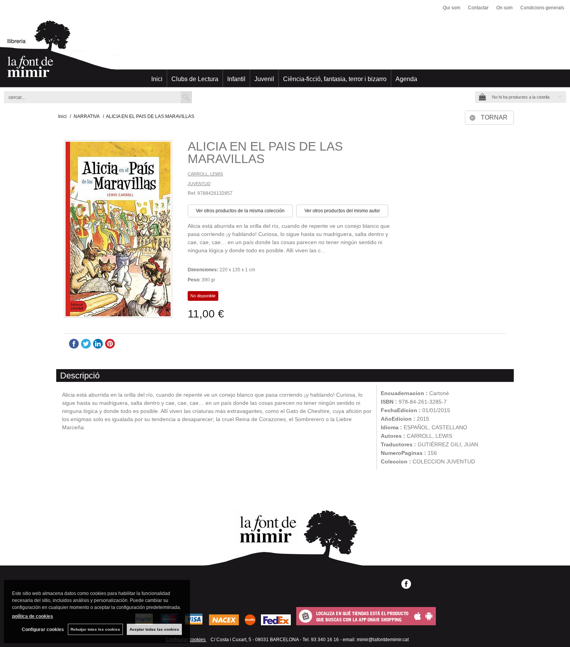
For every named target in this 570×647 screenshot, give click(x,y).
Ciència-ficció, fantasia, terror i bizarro (335, 79)
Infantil (236, 79)
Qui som (451, 7)
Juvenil (264, 79)
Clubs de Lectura (194, 79)
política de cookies (32, 616)
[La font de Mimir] (285, 52)
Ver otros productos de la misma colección (240, 210)
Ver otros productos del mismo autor (342, 210)
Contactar (478, 7)
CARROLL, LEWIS (205, 174)
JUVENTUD (199, 183)
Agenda (406, 79)
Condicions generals (542, 7)
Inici (156, 79)
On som (504, 7)
